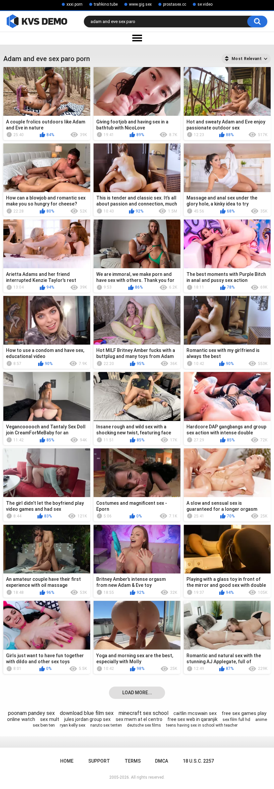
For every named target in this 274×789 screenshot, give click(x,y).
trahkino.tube (106, 4)
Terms (133, 761)
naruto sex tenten (106, 725)
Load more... (137, 692)
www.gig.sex (140, 4)
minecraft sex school (143, 713)
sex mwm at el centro (139, 719)
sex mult (49, 719)
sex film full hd (236, 719)
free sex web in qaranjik (192, 719)
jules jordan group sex (87, 719)
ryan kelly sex (72, 725)
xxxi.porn (74, 4)
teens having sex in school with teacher (202, 725)
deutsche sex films (144, 725)
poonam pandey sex (31, 713)
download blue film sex (87, 713)
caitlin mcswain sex (195, 713)
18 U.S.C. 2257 (198, 761)
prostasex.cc (174, 4)
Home (67, 761)
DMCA (161, 761)
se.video (205, 4)
